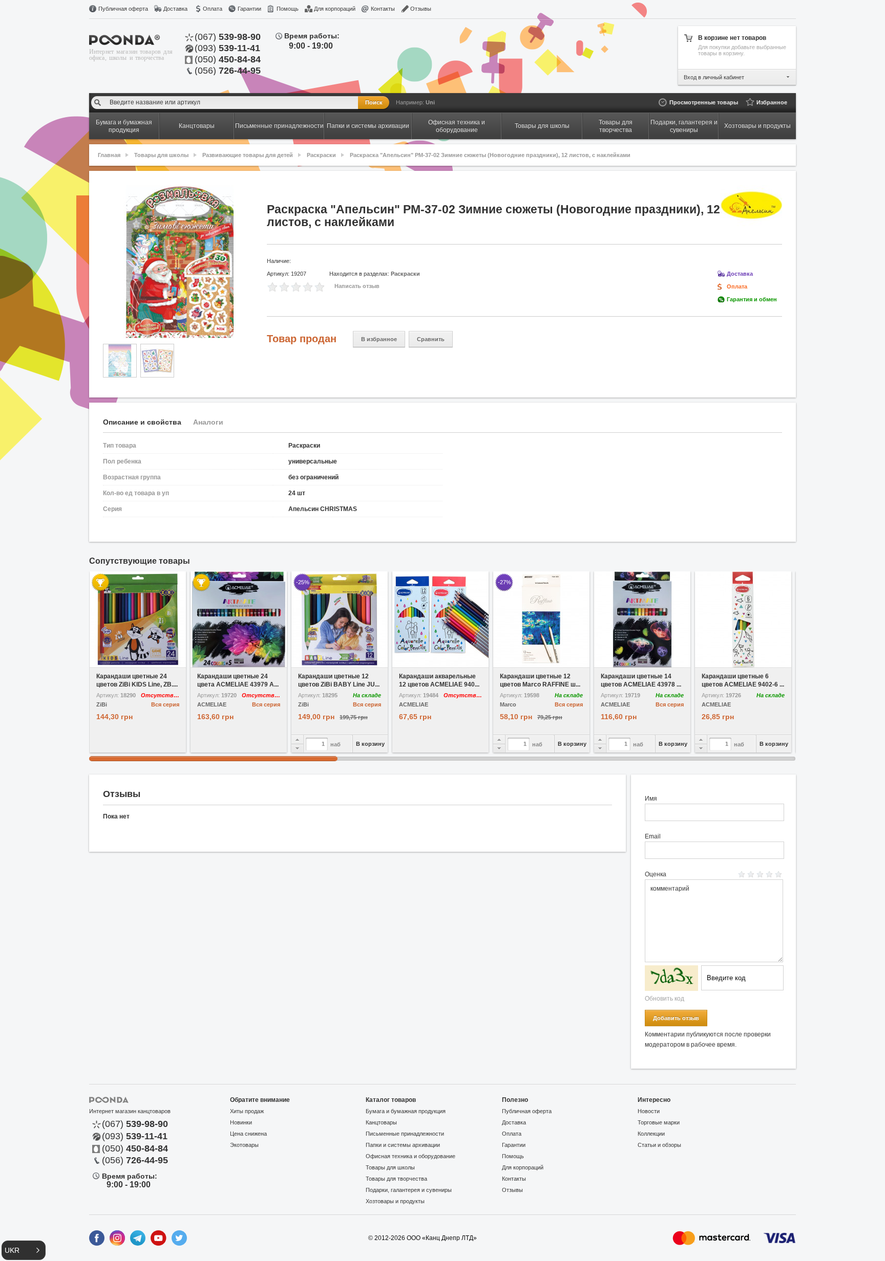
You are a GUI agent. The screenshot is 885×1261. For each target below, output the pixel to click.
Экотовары (244, 1145)
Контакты (383, 9)
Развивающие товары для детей (247, 155)
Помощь (288, 9)
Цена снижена (248, 1134)
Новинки (241, 1122)
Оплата (212, 9)
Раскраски (321, 155)
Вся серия (165, 704)
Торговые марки (659, 1122)
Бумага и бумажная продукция (406, 1111)
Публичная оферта (123, 9)
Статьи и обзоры (659, 1145)
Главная (109, 155)
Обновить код (664, 998)
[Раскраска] (180, 262)
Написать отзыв (357, 286)
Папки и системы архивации (403, 1145)
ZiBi (101, 704)
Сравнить (431, 339)
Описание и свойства (142, 422)
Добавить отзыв (676, 1018)
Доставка (175, 9)
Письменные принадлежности (405, 1134)
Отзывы (420, 9)
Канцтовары (381, 1122)
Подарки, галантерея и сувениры (409, 1190)
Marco (508, 704)
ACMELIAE (211, 704)
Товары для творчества (396, 1179)
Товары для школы (161, 155)
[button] (23, 1250)
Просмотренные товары (703, 102)
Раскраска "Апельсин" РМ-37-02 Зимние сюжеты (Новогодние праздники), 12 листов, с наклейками (490, 155)
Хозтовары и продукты (395, 1201)
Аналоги (208, 422)
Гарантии (249, 9)
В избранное (379, 339)
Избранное (771, 102)
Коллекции (651, 1134)
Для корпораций (334, 9)
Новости (649, 1111)
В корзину (370, 744)
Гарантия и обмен (752, 299)
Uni (430, 102)
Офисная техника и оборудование (410, 1156)
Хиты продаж (247, 1111)
